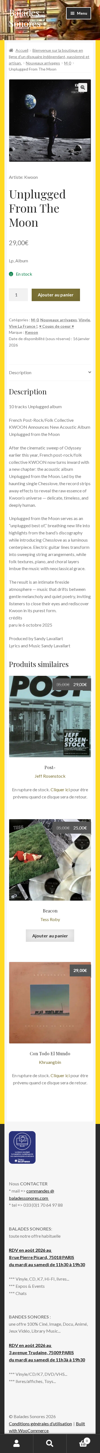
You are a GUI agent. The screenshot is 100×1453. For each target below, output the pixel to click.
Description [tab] (20, 372)
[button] (82, 87)
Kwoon (31, 332)
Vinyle (84, 319)
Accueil (22, 50)
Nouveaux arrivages (43, 63)
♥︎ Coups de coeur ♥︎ (56, 326)
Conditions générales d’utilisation (40, 1423)
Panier (77, 1439)
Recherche (50, 1443)
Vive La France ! (23, 326)
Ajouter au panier (56, 294)
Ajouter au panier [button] (50, 935)
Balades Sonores (25, 17)
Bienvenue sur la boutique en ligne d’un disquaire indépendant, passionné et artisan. (49, 56)
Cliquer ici (60, 789)
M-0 (67, 63)
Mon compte (16, 1443)
